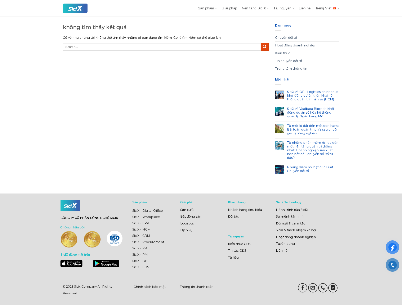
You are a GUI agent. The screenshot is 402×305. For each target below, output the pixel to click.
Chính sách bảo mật (150, 287)
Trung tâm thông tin (291, 68)
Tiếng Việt (323, 8)
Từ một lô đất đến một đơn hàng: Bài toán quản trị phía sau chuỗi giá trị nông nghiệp (313, 129)
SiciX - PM (140, 254)
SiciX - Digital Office (147, 211)
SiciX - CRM (141, 236)
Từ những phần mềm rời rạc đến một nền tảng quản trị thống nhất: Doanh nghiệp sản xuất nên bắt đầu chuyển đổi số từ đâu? (312, 150)
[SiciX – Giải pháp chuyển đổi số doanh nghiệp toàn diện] (75, 8)
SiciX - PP (139, 248)
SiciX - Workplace (146, 217)
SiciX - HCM (141, 229)
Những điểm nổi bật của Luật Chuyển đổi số (310, 169)
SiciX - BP (139, 261)
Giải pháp (229, 8)
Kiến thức (282, 53)
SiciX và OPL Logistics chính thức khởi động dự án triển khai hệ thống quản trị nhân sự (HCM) (313, 95)
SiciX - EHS (140, 267)
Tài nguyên (282, 8)
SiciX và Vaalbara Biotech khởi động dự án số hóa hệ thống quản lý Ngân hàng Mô (310, 112)
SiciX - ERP (140, 223)
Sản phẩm (206, 8)
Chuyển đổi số (286, 38)
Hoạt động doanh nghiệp (295, 45)
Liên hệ (305, 8)
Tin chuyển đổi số (288, 61)
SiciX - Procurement (148, 242)
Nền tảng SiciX (254, 8)
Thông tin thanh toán (196, 287)
